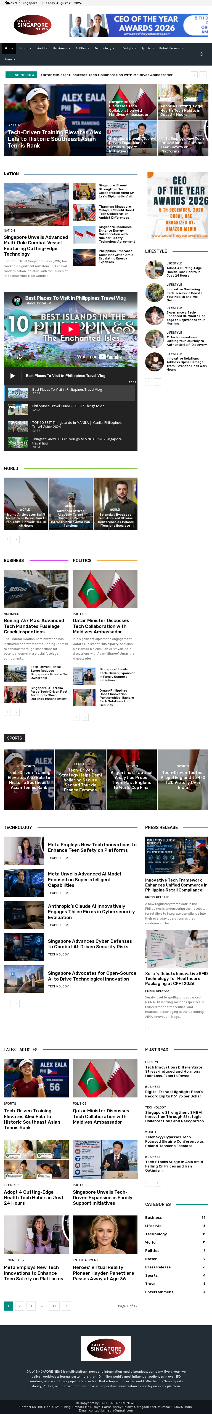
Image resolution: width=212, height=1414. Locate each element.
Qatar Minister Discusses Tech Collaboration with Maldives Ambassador (101, 626)
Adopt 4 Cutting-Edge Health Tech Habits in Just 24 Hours (96, 75)
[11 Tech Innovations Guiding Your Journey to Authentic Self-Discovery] (154, 339)
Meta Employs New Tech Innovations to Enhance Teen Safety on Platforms (92, 847)
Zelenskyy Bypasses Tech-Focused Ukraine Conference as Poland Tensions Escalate (115, 520)
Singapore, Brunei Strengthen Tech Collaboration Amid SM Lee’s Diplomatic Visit (116, 191)
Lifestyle (174, 263)
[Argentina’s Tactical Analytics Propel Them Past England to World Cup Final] (132, 779)
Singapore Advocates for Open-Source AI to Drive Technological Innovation (92, 975)
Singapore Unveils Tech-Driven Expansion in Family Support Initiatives (118, 675)
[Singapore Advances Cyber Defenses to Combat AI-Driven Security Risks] (24, 947)
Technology (58, 857)
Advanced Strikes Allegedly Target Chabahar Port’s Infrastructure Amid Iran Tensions (70, 518)
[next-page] (16, 539)
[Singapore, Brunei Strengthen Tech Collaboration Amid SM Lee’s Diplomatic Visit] (84, 191)
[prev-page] (7, 539)
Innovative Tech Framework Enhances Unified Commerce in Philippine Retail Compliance (176, 885)
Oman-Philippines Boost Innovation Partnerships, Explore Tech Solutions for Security (117, 698)
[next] (203, 74)
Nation (9, 230)
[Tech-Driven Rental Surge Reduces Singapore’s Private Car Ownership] (15, 673)
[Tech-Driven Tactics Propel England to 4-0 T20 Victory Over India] (183, 779)
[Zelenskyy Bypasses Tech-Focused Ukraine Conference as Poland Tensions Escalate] (115, 504)
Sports (14, 125)
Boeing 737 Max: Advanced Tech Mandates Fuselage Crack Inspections (34, 626)
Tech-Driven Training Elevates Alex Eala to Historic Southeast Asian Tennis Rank (32, 1119)
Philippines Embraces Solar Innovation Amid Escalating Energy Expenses (116, 256)
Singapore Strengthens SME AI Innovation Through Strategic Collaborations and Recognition (174, 1116)
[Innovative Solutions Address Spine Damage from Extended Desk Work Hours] (154, 361)
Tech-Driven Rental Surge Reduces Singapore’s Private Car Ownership (49, 672)
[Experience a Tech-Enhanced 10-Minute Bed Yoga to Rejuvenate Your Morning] (154, 315)
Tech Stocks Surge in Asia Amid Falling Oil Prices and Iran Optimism (174, 1166)
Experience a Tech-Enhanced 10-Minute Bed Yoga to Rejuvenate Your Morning (186, 318)
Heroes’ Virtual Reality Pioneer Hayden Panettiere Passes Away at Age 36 (103, 1273)
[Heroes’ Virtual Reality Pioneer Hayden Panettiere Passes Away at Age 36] (105, 1234)
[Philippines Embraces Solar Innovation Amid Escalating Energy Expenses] (84, 257)
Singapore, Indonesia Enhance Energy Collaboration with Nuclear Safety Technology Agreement (117, 234)
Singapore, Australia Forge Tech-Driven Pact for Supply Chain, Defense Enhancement (49, 693)
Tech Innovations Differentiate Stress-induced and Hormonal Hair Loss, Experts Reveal (173, 1071)
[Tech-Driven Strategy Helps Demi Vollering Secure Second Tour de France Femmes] (80, 779)
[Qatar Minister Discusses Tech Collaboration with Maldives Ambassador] (131, 102)
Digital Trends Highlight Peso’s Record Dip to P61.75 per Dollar (174, 1094)
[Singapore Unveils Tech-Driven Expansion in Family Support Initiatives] (131, 138)
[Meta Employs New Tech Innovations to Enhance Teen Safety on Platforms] (183, 138)
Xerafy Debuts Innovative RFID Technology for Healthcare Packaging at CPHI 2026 (176, 978)
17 (54, 1306)
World (25, 509)
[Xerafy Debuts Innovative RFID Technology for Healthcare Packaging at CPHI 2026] (176, 949)
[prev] (194, 74)
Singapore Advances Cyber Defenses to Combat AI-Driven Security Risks (90, 943)
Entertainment (85, 1260)
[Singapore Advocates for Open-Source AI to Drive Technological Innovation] (24, 979)
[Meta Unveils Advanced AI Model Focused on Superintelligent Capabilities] (24, 883)
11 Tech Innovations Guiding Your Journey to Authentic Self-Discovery (187, 341)
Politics (79, 613)
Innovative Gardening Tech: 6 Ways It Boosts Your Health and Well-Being (185, 295)
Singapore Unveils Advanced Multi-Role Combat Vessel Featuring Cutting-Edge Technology (36, 245)
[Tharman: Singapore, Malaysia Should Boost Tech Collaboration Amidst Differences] (84, 212)
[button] (201, 54)
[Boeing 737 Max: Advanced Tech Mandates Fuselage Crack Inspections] (36, 589)
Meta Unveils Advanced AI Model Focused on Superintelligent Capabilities (84, 879)
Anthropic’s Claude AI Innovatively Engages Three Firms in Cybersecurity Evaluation (91, 911)
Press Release (157, 897)
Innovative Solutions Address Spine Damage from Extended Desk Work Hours (187, 364)
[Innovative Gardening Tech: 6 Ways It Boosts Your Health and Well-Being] (154, 292)
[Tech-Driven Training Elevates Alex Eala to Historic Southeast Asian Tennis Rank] (55, 120)
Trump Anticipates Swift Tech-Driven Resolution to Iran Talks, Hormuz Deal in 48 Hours (25, 520)
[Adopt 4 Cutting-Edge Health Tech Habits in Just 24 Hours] (183, 102)
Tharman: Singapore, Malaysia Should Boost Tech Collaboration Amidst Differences (116, 212)
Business (11, 613)
